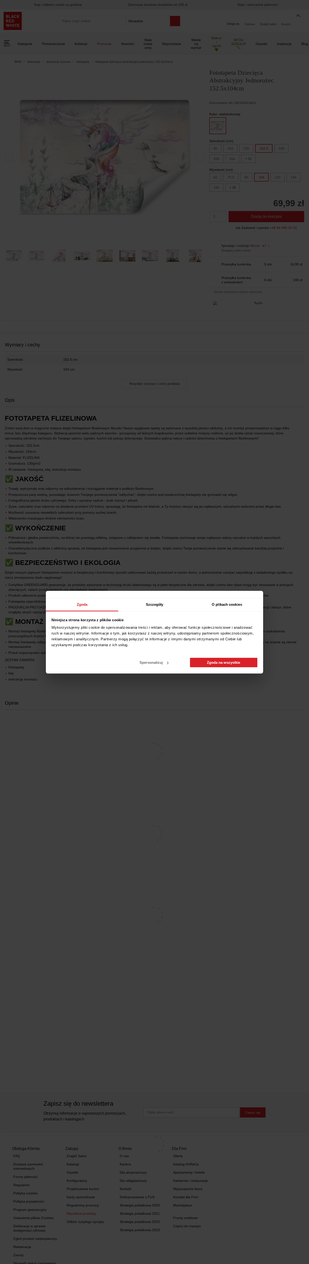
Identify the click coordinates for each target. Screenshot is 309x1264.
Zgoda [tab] (82, 604)
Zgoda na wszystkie (223, 662)
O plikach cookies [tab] (227, 604)
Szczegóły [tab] (154, 604)
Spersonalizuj (151, 662)
